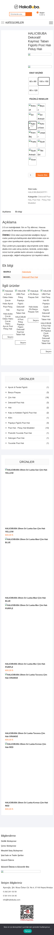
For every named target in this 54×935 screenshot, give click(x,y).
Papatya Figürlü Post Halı (19, 422)
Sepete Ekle (42, 175)
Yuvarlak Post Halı (16, 443)
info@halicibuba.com (11, 899)
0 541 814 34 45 (9, 895)
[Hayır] (50, 929)
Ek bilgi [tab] (18, 211)
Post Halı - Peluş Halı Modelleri (21, 427)
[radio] (33, 81)
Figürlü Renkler (38, 98)
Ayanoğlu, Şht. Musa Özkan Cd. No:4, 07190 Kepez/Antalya (27, 887)
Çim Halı (11, 397)
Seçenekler (12, 337)
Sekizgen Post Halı (16, 438)
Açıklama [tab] (6, 211)
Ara (28, 14)
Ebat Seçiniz (36, 72)
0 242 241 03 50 (9, 891)
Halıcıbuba (26, 271)
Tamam (28, 931)
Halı (9, 407)
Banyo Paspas (14, 392)
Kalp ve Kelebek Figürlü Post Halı (22, 412)
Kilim (10, 417)
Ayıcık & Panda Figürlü (17, 387)
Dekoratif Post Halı (30, 277)
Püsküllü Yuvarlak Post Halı (20, 433)
